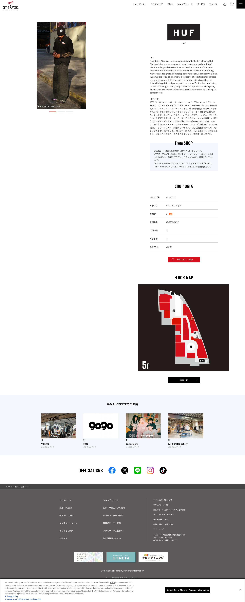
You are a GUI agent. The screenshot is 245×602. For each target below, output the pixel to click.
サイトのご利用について (162, 500)
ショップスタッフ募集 (113, 515)
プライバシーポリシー (161, 505)
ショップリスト (139, 4)
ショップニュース (185, 4)
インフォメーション (68, 523)
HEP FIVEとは (65, 507)
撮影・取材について (161, 519)
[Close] (240, 590)
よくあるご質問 (66, 530)
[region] (122, 590)
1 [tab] (52, 111)
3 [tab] (69, 111)
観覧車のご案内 (66, 515)
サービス (201, 4)
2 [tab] (61, 111)
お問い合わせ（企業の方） (163, 524)
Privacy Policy (11, 596)
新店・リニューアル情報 (114, 507)
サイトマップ (158, 529)
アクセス (213, 4)
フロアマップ (157, 4)
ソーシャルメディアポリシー (164, 514)
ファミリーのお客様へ (113, 530)
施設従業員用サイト (112, 538)
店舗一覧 (184, 379)
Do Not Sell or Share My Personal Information (188, 590)
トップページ (65, 500)
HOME (8, 486)
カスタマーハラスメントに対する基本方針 (169, 510)
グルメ (170, 4)
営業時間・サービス (112, 523)
